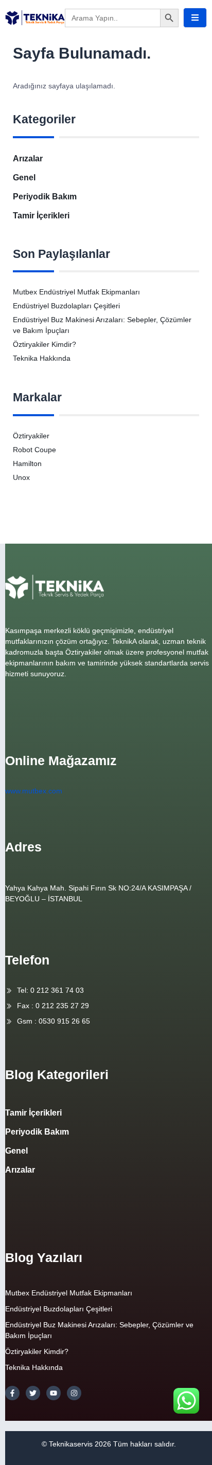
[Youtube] (53, 1393)
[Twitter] (33, 1393)
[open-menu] (195, 18)
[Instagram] (74, 1393)
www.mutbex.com (33, 791)
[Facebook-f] (12, 1393)
